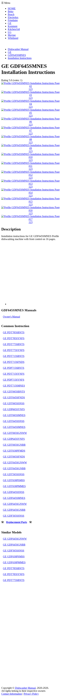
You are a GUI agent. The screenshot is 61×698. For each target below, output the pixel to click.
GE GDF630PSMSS (14, 556)
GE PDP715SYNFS (13, 379)
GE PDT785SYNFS (13, 338)
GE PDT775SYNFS (13, 350)
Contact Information (11, 693)
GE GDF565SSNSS (13, 515)
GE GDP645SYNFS (14, 438)
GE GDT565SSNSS (13, 474)
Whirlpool (13, 38)
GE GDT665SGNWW (15, 433)
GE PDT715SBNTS (13, 356)
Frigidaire (13, 20)
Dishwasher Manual (25, 688)
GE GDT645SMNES (14, 427)
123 (31, 89)
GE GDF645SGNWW (15, 504)
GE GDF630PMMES (14, 562)
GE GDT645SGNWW (15, 462)
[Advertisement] (30, 274)
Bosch (11, 14)
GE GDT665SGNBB (14, 444)
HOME (12, 8)
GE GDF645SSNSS (13, 492)
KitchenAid (14, 29)
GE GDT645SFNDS (14, 397)
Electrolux (13, 17)
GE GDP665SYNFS (14, 409)
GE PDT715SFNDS (13, 362)
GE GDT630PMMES (14, 486)
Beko (10, 11)
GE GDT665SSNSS (13, 403)
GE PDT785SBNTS (13, 332)
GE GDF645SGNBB (14, 509)
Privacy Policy (31, 693)
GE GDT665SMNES (14, 415)
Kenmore (12, 26)
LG (9, 32)
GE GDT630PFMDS (14, 450)
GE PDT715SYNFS (13, 373)
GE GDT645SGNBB (14, 468)
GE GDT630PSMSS (14, 480)
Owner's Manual (11, 316)
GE (9, 23)
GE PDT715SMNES (14, 385)
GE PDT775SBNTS (13, 344)
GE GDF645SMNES (14, 498)
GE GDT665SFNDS (14, 456)
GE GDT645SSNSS (13, 421)
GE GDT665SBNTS (14, 391)
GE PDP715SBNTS (13, 367)
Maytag (12, 35)
